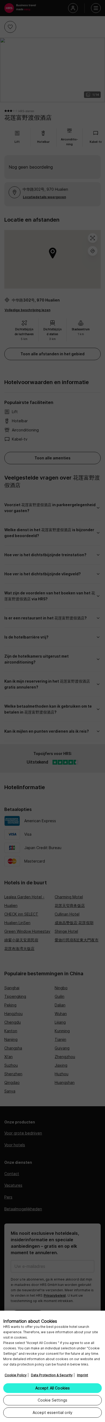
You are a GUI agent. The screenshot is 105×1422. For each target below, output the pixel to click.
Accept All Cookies (52, 1388)
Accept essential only (52, 1412)
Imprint (82, 1375)
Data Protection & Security (52, 1375)
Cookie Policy (16, 1375)
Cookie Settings (52, 1400)
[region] (52, 1366)
